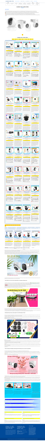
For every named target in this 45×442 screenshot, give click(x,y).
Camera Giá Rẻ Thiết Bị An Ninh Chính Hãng (10, 40)
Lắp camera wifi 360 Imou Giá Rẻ (23, 404)
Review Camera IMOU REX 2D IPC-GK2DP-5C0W (9, 388)
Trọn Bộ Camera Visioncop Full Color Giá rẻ (24, 408)
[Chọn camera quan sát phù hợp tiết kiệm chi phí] (38, 3)
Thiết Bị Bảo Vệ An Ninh (31, 408)
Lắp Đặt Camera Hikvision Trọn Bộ (8, 409)
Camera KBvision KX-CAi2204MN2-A (31, 227)
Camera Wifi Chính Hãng (22, 6)
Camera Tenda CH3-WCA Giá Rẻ (18, 48)
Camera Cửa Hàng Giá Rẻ (19, 228)
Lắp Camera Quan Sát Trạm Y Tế (27, 389)
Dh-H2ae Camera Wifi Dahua (36, 392)
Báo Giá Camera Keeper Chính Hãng (35, 228)
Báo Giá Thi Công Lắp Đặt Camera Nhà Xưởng (28, 418)
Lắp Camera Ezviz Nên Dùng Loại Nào (9, 418)
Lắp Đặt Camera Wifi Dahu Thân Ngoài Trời (9, 404)
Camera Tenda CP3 (18, 103)
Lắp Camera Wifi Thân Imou (30, 404)
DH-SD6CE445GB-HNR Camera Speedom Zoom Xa (22, 227)
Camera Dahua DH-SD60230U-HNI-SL (12, 228)
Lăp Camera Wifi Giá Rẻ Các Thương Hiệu (26, 228)
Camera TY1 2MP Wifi (9, 86)
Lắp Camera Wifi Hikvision (16, 404)
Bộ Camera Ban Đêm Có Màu (16, 408)
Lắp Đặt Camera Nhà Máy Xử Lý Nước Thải (18, 389)
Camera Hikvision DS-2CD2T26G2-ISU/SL (12, 227)
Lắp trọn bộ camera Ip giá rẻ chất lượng (9, 408)
